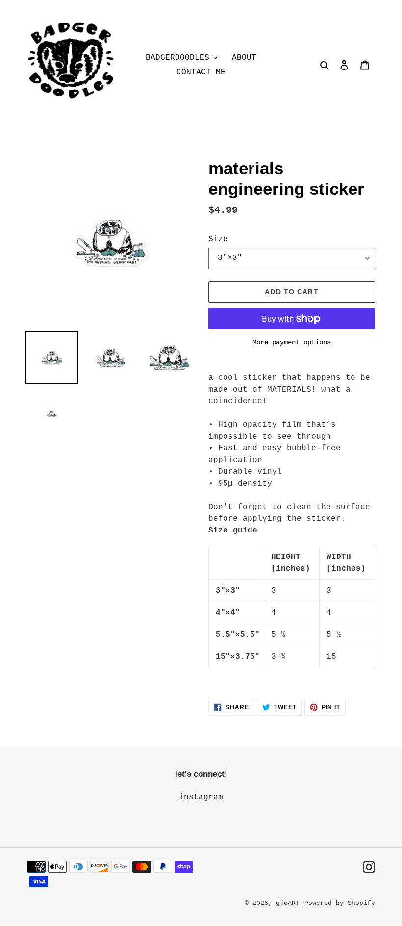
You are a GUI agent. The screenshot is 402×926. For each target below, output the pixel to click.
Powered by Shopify (339, 903)
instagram (201, 797)
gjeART (288, 903)
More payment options (291, 342)
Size (218, 239)
